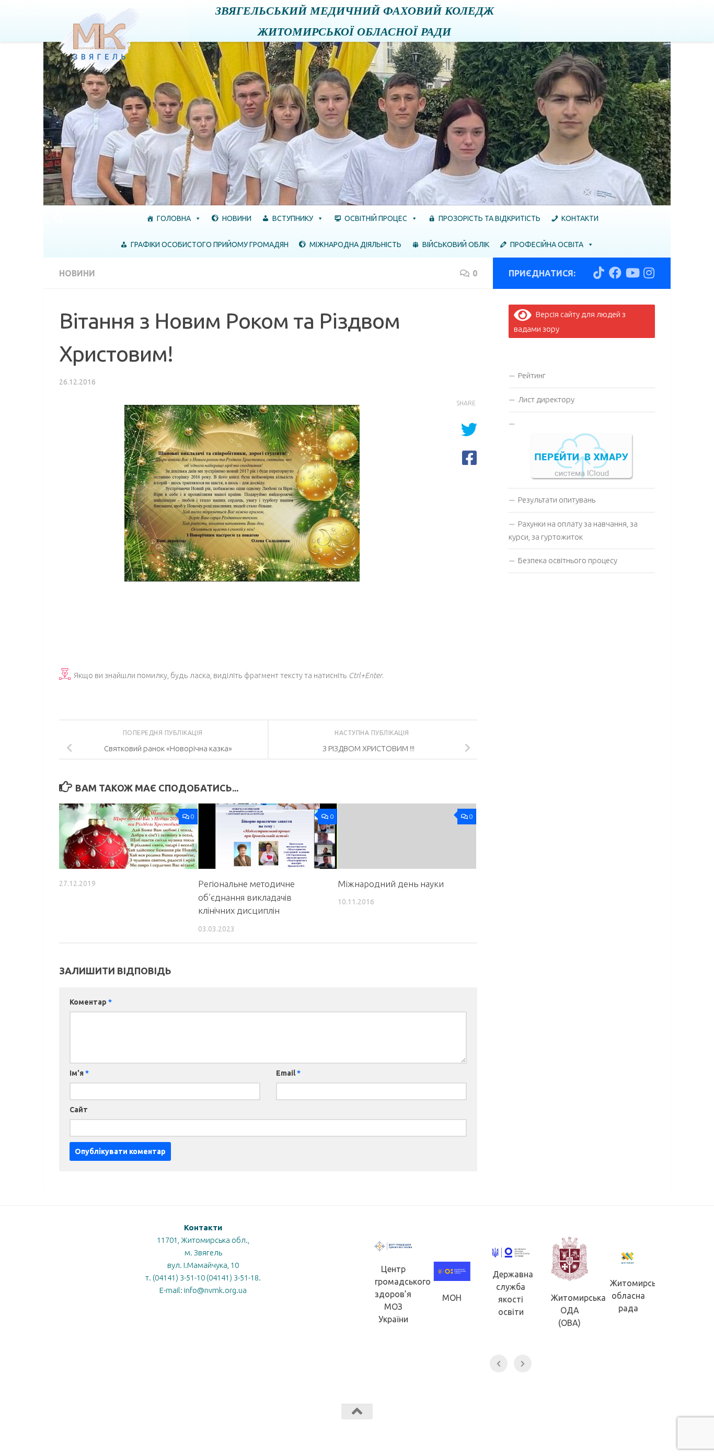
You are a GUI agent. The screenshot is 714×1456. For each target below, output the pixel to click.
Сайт (79, 1109)
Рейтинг (532, 375)
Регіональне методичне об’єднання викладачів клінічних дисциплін (246, 897)
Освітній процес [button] (375, 218)
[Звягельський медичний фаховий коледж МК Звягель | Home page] (100, 41)
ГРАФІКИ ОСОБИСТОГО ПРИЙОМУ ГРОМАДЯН (210, 244)
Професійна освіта (546, 244)
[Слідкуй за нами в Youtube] (632, 272)
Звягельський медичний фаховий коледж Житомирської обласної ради (354, 20)
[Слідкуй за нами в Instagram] (648, 272)
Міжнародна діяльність (355, 244)
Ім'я (79, 1073)
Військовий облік (455, 244)
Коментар (91, 1002)
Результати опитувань (556, 499)
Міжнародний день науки (391, 884)
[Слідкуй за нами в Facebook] (615, 272)
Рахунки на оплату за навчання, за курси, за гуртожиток (573, 530)
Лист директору (546, 399)
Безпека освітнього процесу (567, 560)
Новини (236, 218)
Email (288, 1073)
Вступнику (292, 218)
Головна (174, 218)
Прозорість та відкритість (489, 218)
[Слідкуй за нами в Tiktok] (598, 272)
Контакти (579, 218)
